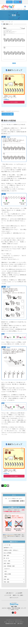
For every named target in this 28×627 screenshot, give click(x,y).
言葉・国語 (6, 579)
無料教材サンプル (8, 547)
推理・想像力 (7, 563)
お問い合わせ (19, 623)
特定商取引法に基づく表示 (11, 623)
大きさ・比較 (7, 560)
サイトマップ (11, 621)
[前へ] (13, 63)
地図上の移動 (7, 574)
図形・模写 (6, 555)
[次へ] (15, 63)
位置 (5, 571)
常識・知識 (6, 582)
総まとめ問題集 (7, 553)
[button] (25, 6)
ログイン (9, 2)
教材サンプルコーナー (8, 534)
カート (18, 2)
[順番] (14, 43)
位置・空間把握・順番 (9, 566)
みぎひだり (7, 568)
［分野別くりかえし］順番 (9, 96)
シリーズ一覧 (7, 545)
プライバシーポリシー (19, 621)
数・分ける (6, 558)
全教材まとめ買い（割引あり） (11, 550)
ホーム (5, 621)
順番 (5, 576)
